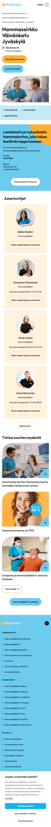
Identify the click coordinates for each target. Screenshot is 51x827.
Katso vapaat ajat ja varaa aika (27, 246)
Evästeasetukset (25, 821)
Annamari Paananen (25, 282)
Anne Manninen (25, 393)
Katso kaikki (11, 589)
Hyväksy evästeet (25, 806)
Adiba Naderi (25, 231)
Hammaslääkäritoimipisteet (14, 17)
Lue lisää (9, 798)
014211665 (8, 158)
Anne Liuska (25, 337)
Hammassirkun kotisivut (25, 181)
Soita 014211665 (12, 69)
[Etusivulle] (11, 4)
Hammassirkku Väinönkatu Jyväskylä (18, 22)
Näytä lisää (24, 426)
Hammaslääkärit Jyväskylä (25, 602)
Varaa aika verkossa (16, 60)
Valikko (40, 4)
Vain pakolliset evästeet (25, 813)
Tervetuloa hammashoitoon (14, 13)
